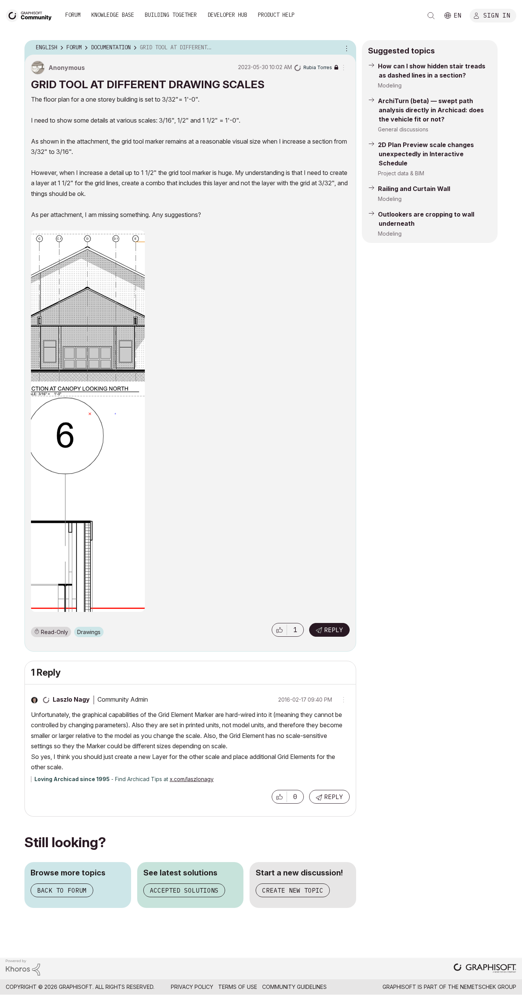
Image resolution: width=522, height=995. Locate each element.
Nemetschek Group (488, 987)
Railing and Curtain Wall (414, 189)
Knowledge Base (112, 14)
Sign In (496, 15)
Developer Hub (227, 14)
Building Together (171, 14)
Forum (73, 14)
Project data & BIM (401, 173)
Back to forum (62, 890)
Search (431, 15)
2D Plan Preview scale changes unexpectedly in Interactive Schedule (426, 154)
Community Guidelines (294, 987)
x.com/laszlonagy (192, 779)
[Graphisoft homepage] (485, 968)
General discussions (403, 129)
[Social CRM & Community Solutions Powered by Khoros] (23, 967)
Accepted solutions (184, 890)
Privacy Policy (192, 987)
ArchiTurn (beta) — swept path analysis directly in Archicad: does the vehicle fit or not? (431, 110)
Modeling (390, 85)
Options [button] (345, 47)
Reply (333, 630)
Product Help (276, 14)
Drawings (89, 632)
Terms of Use (237, 987)
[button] (279, 629)
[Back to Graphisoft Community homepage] (31, 14)
